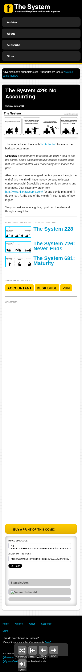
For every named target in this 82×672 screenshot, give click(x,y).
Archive (12, 22)
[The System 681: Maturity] (18, 261)
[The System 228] (18, 232)
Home (6, 623)
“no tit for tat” (48, 144)
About (11, 33)
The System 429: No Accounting (31, 93)
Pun (66, 288)
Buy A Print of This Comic (34, 529)
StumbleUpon (20, 582)
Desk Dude (47, 288)
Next (53, 651)
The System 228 (53, 229)
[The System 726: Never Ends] (18, 246)
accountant (19, 288)
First (32, 651)
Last (22, 664)
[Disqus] (41, 357)
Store (10, 56)
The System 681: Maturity (54, 260)
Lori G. (48, 642)
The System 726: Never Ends (54, 246)
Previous (43, 651)
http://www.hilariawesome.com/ (24, 191)
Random (22, 651)
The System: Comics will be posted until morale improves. (32, 8)
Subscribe (13, 45)
